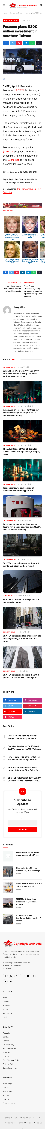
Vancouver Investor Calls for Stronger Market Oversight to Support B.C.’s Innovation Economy (21, 413)
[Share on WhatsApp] (32, 43)
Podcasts (6, 1095)
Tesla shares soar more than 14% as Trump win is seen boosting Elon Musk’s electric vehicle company (22, 527)
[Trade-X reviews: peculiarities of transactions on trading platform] (22, 470)
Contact (6, 1037)
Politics (6, 1002)
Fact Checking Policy (11, 1060)
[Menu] (4, 5)
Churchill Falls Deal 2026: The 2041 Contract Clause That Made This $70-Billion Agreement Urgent (24, 781)
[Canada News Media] (23, 5)
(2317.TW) (18, 90)
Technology (7, 1013)
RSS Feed (7, 1088)
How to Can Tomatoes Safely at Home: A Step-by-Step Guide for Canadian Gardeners (23, 770)
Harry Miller (19, 307)
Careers (6, 1041)
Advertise (6, 1052)
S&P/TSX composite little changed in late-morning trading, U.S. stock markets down (22, 638)
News (5, 998)
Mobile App (7, 1091)
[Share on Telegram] (26, 43)
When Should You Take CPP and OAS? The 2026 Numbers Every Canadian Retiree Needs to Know (21, 374)
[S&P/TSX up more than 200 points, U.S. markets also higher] (22, 581)
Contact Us (38, 1123)
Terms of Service (9, 1048)
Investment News (11, 21)
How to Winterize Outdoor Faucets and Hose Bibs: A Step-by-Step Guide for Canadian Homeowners (24, 760)
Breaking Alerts (9, 1103)
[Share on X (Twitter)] (13, 43)
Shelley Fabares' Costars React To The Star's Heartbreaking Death (12, 236)
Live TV (6, 1099)
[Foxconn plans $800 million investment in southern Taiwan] (22, 61)
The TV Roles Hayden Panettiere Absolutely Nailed (12, 261)
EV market (13, 159)
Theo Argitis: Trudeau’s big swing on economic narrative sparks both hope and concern (33, 291)
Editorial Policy (8, 1064)
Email (22, 819)
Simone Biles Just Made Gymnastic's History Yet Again (30, 261)
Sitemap (6, 1056)
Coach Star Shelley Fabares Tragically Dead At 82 (30, 235)
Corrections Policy (10, 1068)
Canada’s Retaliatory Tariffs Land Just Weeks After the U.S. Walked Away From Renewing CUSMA (23, 749)
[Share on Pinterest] (19, 43)
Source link (8, 210)
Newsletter (7, 1084)
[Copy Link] (39, 43)
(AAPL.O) (8, 151)
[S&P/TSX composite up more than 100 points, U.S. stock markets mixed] (22, 545)
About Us (6, 1033)
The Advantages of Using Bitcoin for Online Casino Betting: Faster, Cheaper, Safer (21, 452)
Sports (5, 1009)
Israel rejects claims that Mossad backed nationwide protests (12, 288)
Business (6, 1005)
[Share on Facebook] (6, 43)
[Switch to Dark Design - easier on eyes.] (41, 5)
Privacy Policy (8, 1045)
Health (5, 1017)
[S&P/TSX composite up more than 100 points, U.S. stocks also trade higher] (22, 657)
